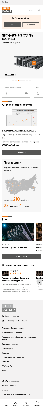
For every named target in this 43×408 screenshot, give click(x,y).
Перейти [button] (20, 153)
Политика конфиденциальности (16, 394)
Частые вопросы (9, 385)
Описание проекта (10, 344)
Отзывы (5, 390)
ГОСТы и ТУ (7, 366)
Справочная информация (13, 357)
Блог (4, 371)
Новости (5, 362)
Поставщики (7, 348)
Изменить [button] (31, 25)
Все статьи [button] (21, 257)
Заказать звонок (12, 316)
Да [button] (12, 25)
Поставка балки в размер (13, 328)
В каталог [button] (9, 75)
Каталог (5, 353)
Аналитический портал (12, 333)
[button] (5, 2)
